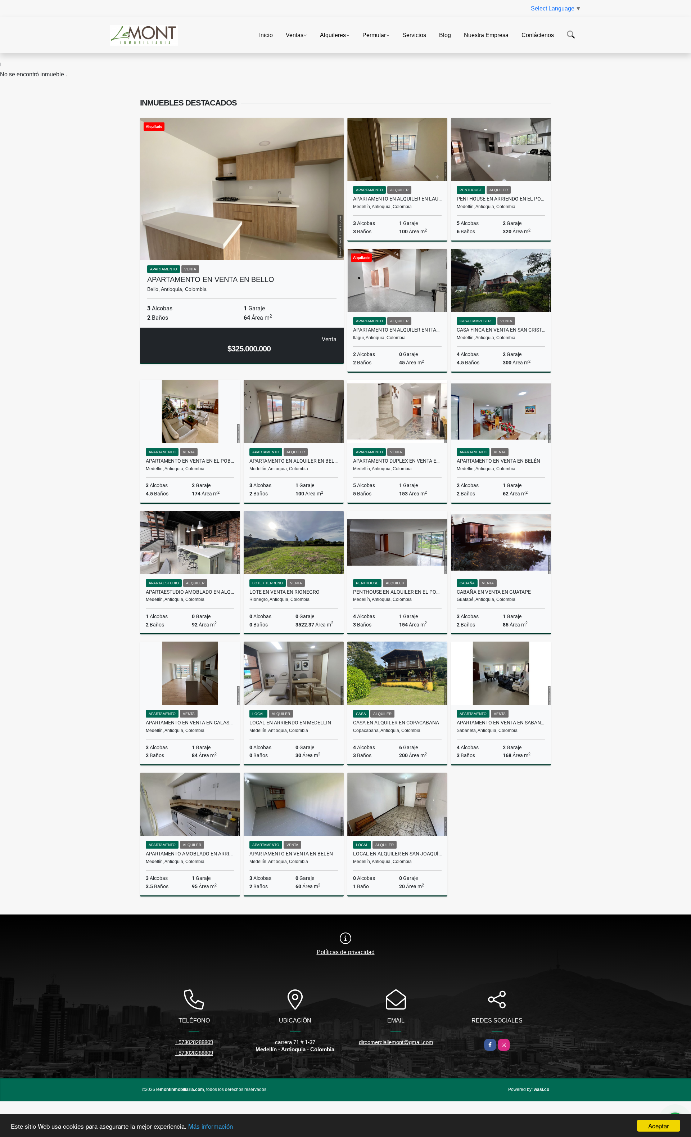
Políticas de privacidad (346, 952)
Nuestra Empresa (486, 35)
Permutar (374, 35)
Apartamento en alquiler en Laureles (397, 199)
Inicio (266, 35)
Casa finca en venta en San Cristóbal (501, 330)
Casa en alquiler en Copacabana (396, 722)
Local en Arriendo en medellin (290, 722)
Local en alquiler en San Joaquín (397, 854)
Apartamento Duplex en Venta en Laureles (397, 461)
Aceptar (658, 1125)
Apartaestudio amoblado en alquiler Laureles (190, 592)
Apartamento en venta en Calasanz (190, 722)
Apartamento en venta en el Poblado (190, 461)
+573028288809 (194, 1042)
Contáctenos (537, 35)
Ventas (294, 35)
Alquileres (333, 35)
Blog (445, 35)
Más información (210, 1126)
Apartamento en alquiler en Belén (293, 461)
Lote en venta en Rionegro (284, 592)
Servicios (414, 35)
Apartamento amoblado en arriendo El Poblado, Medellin (190, 854)
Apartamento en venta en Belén (498, 461)
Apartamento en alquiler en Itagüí (397, 330)
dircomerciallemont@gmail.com (396, 1042)
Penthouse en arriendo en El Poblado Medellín (501, 199)
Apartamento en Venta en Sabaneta (501, 722)
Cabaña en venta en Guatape (494, 592)
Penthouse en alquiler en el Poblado (397, 592)
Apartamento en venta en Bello (210, 279)
